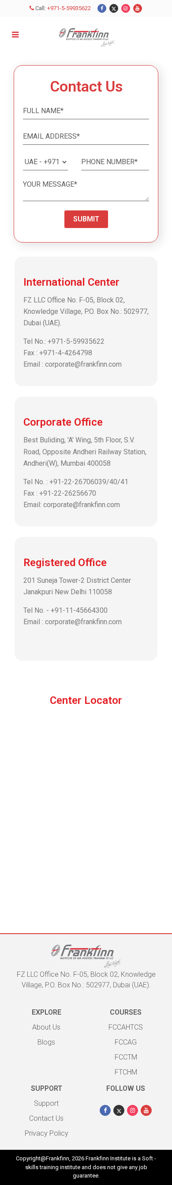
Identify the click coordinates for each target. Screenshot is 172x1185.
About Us (46, 1027)
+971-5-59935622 (69, 8)
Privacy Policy (46, 1133)
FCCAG (126, 1042)
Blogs (46, 1042)
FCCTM (126, 1057)
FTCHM (126, 1072)
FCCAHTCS (125, 1027)
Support (46, 1103)
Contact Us (46, 1118)
